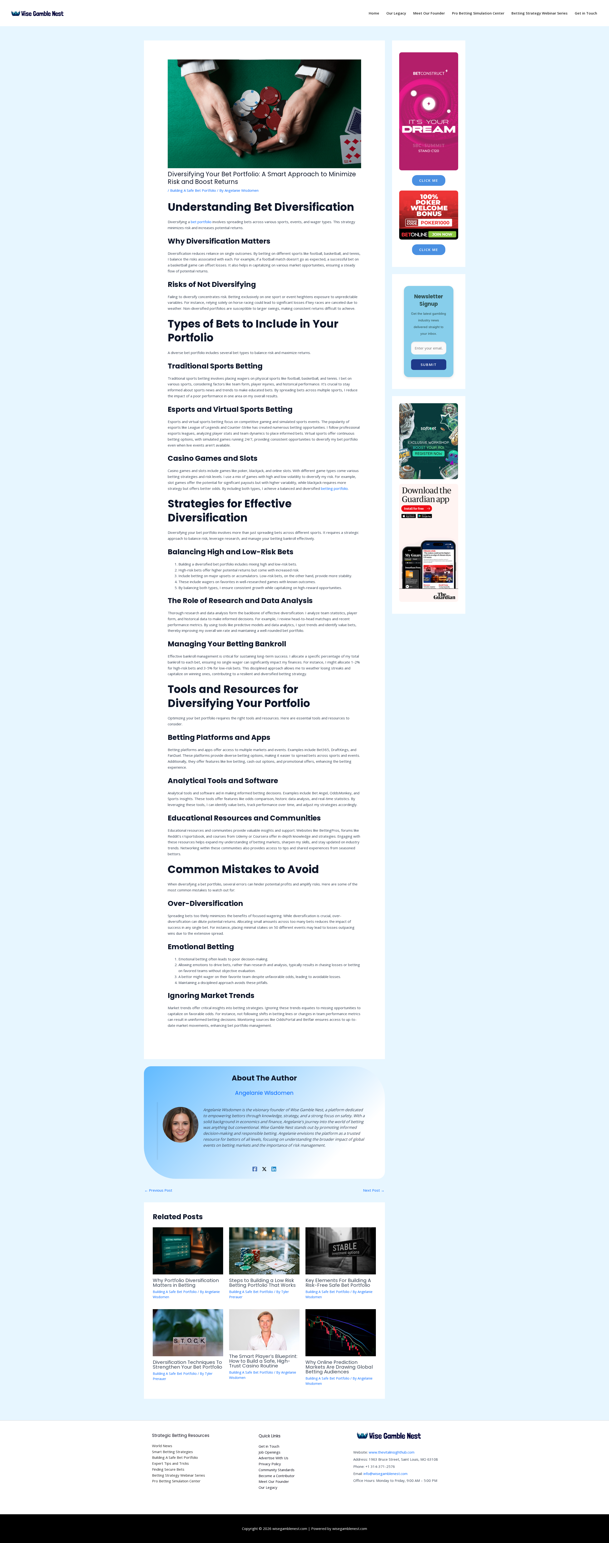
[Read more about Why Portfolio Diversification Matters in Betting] (188, 1250)
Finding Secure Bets (168, 1469)
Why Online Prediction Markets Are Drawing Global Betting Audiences (339, 1367)
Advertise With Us (273, 1457)
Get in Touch (269, 1446)
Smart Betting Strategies (172, 1451)
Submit (429, 364)
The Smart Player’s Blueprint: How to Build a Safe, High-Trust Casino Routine (263, 1361)
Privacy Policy (270, 1463)
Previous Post (158, 1190)
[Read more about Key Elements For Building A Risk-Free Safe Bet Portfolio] (340, 1250)
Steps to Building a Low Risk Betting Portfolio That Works (262, 1282)
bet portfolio (201, 221)
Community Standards (277, 1469)
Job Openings (269, 1452)
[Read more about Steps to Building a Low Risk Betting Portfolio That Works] (264, 1250)
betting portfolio (334, 488)
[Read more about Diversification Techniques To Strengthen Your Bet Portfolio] (188, 1332)
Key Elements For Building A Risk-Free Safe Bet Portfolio (338, 1282)
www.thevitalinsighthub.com (391, 1452)
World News (162, 1445)
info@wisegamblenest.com (385, 1473)
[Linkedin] (273, 1168)
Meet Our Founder (274, 1481)
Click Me (428, 180)
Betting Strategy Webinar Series (178, 1475)
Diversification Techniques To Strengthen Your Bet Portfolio (187, 1364)
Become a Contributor (277, 1475)
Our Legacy (268, 1487)
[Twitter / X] (264, 1168)
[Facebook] (254, 1168)
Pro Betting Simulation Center (176, 1481)
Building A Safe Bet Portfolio (193, 190)
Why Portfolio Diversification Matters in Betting (186, 1282)
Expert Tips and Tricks (170, 1463)
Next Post (373, 1190)
